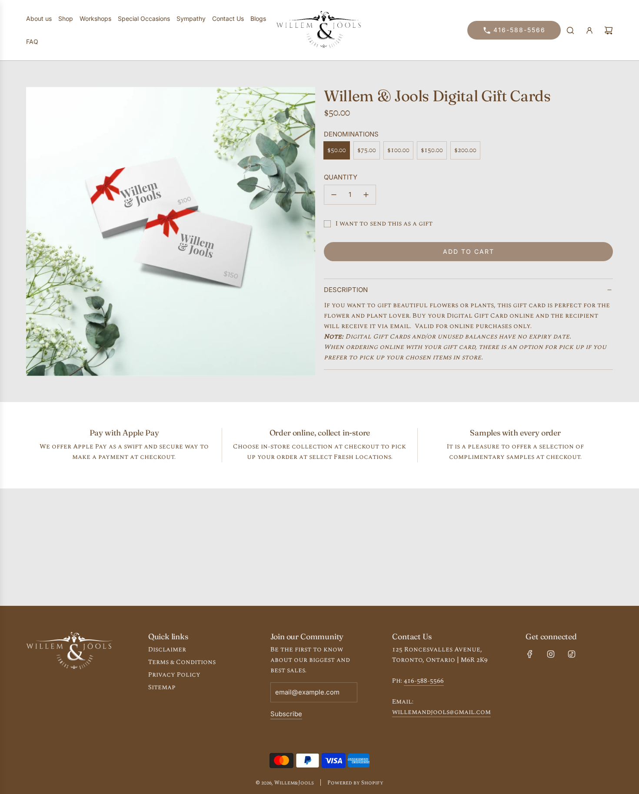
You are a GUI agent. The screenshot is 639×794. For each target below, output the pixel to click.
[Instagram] (550, 654)
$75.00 (366, 150)
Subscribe (286, 714)
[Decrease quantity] (333, 194)
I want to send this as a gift (384, 224)
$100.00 (398, 150)
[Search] (570, 30)
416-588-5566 (519, 29)
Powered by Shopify (355, 783)
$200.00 (465, 150)
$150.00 (432, 150)
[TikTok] (571, 654)
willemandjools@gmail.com (441, 712)
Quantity (340, 177)
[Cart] (608, 30)
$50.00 (336, 150)
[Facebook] (529, 654)
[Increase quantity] (366, 194)
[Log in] (589, 30)
